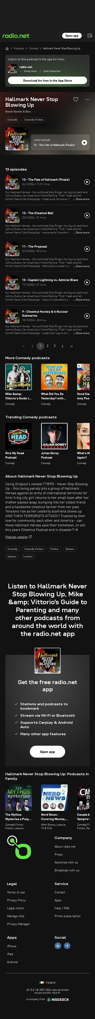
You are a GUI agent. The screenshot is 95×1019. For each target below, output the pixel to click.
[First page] (23, 346)
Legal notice (15, 908)
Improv (12, 556)
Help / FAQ (62, 908)
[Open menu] (89, 35)
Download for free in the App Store (47, 80)
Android (12, 962)
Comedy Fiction (34, 120)
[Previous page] (32, 346)
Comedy (12, 120)
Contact (60, 892)
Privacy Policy (16, 900)
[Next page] (62, 346)
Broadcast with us (67, 870)
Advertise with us (66, 862)
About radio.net (65, 846)
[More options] (87, 99)
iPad (10, 954)
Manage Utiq (15, 916)
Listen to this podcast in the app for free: (36, 59)
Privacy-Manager (18, 924)
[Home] (7, 48)
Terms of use (16, 892)
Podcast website (16, 537)
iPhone (11, 946)
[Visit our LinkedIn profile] (58, 946)
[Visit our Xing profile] (67, 946)
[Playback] (84, 142)
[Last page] (71, 346)
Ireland (50, 982)
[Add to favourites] (75, 99)
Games (70, 549)
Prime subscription (68, 916)
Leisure (28, 556)
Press (59, 854)
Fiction (54, 549)
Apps (58, 900)
